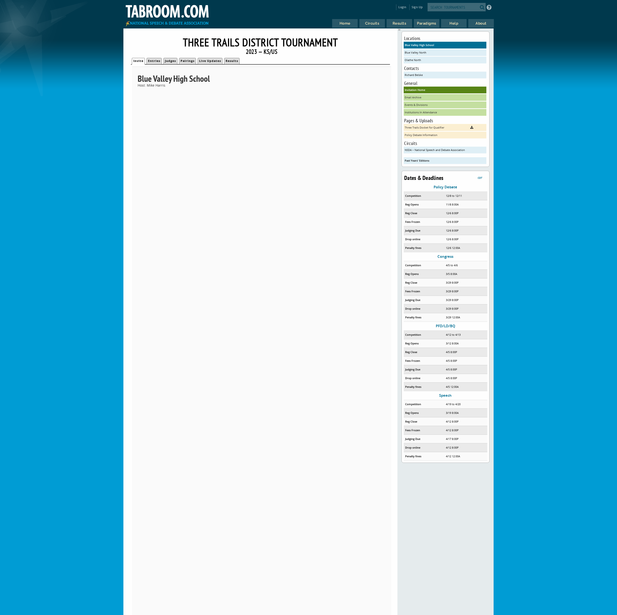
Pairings (187, 61)
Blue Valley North (415, 52)
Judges (170, 61)
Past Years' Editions (417, 160)
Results (232, 61)
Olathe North (413, 60)
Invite (138, 61)
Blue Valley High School (419, 45)
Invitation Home (415, 90)
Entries (154, 61)
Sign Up (417, 7)
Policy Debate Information (421, 135)
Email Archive (413, 97)
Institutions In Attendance (421, 112)
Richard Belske (414, 75)
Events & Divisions (416, 105)
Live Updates (210, 61)
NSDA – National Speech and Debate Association (435, 150)
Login (402, 7)
